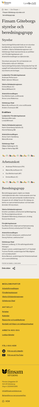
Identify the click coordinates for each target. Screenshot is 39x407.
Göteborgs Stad (8, 301)
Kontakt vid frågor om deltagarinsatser (17, 324)
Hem (7, 401)
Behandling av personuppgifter (14, 395)
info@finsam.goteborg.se (12, 391)
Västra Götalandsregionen (12, 297)
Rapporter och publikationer (13, 320)
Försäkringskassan (9, 293)
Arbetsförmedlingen (10, 288)
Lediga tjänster (8, 335)
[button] (8, 268)
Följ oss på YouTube (15, 355)
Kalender (5, 316)
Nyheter (5, 312)
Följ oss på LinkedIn (15, 351)
